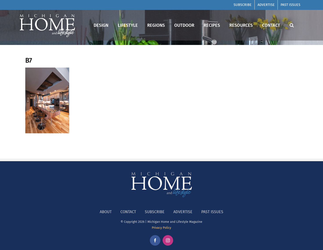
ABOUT (106, 211)
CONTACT (128, 211)
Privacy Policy (161, 228)
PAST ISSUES (212, 211)
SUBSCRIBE (155, 211)
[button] (292, 25)
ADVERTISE (182, 211)
